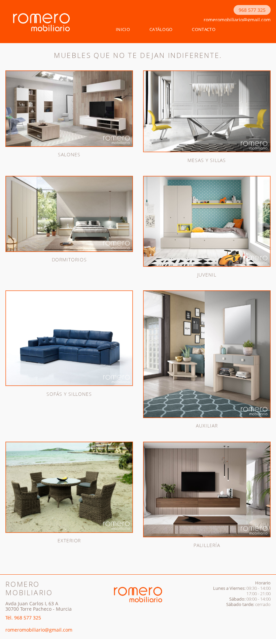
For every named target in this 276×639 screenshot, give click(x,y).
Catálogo (161, 29)
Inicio (123, 29)
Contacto (203, 29)
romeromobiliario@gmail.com (237, 20)
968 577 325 (252, 10)
